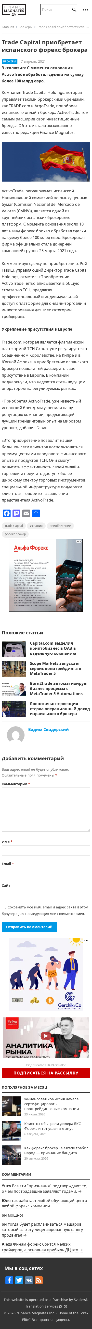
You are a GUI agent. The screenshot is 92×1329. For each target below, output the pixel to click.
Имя (7, 841)
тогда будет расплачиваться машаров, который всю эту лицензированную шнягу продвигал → (42, 1229)
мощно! (15, 1215)
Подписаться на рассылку (46, 1073)
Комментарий (16, 784)
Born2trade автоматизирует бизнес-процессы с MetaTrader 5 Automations (59, 688)
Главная (8, 27)
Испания (36, 526)
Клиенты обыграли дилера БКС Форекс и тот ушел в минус (52, 1126)
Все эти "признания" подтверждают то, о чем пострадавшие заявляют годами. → (44, 1188)
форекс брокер (15, 534)
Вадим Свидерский (48, 729)
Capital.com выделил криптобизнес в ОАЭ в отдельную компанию (53, 648)
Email (8, 863)
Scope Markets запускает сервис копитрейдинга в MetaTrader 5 (55, 668)
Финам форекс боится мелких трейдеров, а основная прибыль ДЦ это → (42, 1246)
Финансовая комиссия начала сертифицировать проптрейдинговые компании (51, 1103)
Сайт (6, 885)
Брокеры (25, 27)
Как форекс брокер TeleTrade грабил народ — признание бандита (56, 1150)
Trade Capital (14, 526)
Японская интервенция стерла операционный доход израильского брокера (60, 709)
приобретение (60, 526)
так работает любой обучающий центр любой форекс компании (44, 1203)
